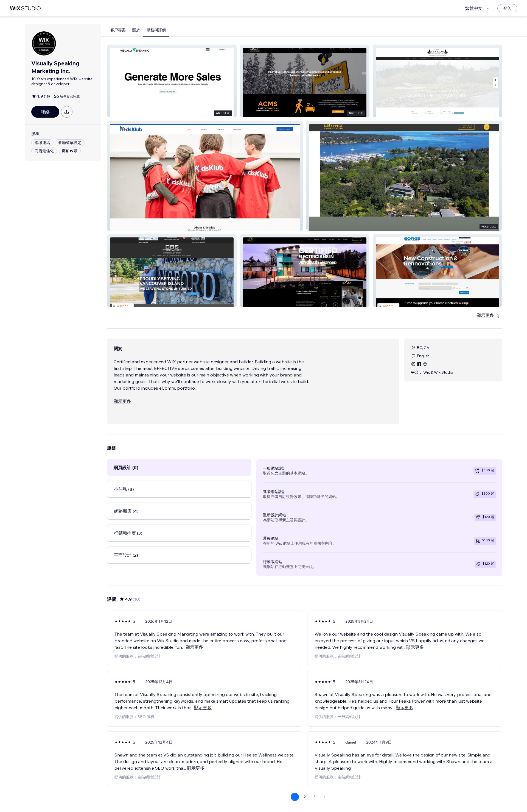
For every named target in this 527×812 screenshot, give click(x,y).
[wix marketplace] (25, 8)
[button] (172, 81)
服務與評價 (156, 29)
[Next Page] (324, 797)
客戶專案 (118, 29)
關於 (136, 29)
